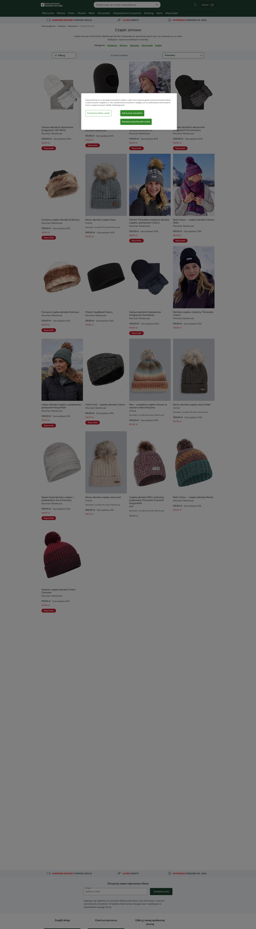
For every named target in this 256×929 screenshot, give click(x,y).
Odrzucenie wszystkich (132, 113)
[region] (129, 111)
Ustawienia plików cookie (98, 113)
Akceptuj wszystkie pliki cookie (136, 122)
